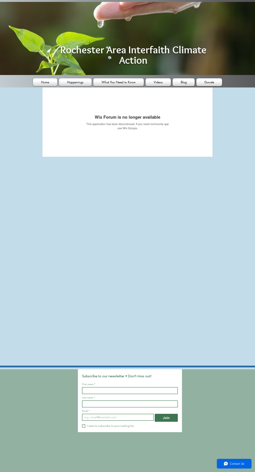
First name (88, 384)
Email (86, 410)
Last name (88, 397)
